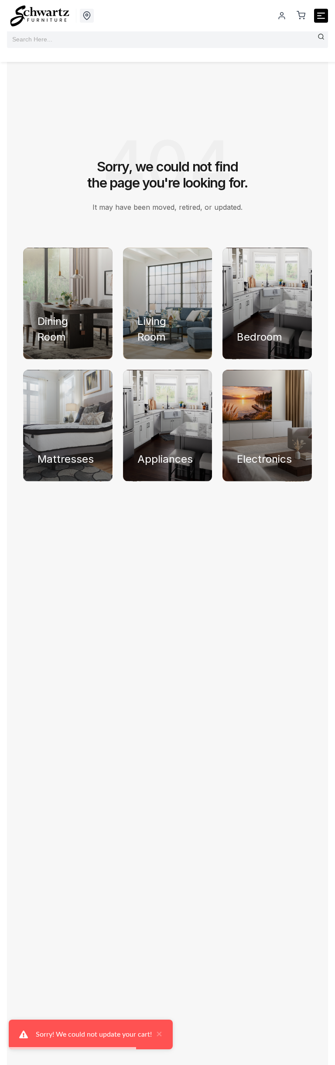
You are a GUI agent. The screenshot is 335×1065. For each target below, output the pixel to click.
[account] (281, 15)
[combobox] (167, 39)
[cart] (301, 16)
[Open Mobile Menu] (321, 16)
